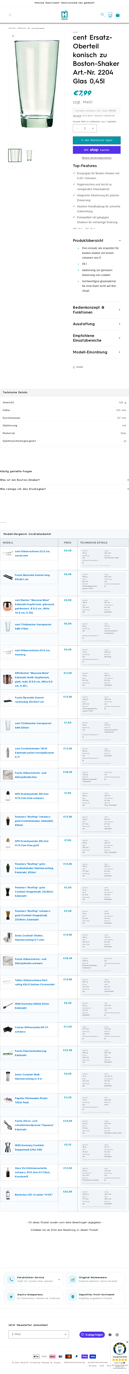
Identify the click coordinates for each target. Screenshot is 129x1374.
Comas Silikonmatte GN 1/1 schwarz (31, 1029)
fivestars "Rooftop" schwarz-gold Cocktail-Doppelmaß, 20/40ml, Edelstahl (33, 915)
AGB (102, 1366)
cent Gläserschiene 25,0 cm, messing (32, 652)
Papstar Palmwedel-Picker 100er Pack (31, 1100)
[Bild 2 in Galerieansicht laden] (29, 155)
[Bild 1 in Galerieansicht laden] (14, 155)
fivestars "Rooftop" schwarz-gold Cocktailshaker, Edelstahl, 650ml (34, 820)
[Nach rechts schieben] (12, 165)
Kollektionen (21, 28)
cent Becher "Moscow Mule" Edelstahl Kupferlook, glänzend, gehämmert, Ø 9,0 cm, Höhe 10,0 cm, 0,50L (35, 606)
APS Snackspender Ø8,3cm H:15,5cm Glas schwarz (32, 795)
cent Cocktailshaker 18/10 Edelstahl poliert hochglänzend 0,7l (34, 752)
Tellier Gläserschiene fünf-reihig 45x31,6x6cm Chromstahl (35, 982)
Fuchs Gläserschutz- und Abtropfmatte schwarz (31, 961)
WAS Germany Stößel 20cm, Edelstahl (32, 1005)
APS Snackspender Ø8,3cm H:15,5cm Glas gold (32, 843)
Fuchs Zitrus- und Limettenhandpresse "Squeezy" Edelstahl (34, 1125)
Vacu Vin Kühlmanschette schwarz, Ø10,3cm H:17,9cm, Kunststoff (33, 1172)
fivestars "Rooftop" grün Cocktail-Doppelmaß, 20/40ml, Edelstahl (34, 891)
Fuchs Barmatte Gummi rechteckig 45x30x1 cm (29, 699)
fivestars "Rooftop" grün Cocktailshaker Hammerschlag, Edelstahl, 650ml (34, 868)
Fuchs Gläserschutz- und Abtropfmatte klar (31, 774)
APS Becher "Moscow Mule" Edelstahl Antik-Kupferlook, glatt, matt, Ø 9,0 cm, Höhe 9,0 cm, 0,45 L (34, 679)
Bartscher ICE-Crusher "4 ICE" (34, 1194)
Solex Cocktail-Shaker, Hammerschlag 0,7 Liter (30, 937)
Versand (77, 116)
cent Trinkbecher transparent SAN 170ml (33, 626)
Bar (29, 28)
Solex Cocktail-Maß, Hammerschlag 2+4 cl (28, 1076)
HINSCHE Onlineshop (30, 1363)
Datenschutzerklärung (74, 1363)
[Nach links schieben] (12, 145)
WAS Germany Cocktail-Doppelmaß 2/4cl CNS (30, 1147)
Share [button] (79, 367)
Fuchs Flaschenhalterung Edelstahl (31, 1053)
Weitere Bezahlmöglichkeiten (97, 158)
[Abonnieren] (65, 1334)
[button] (10, 15)
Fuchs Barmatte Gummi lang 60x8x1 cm (32, 577)
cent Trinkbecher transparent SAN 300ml (33, 725)
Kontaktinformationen (98, 1363)
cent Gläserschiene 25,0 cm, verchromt (32, 553)
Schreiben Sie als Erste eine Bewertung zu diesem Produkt (64, 1230)
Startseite (12, 28)
